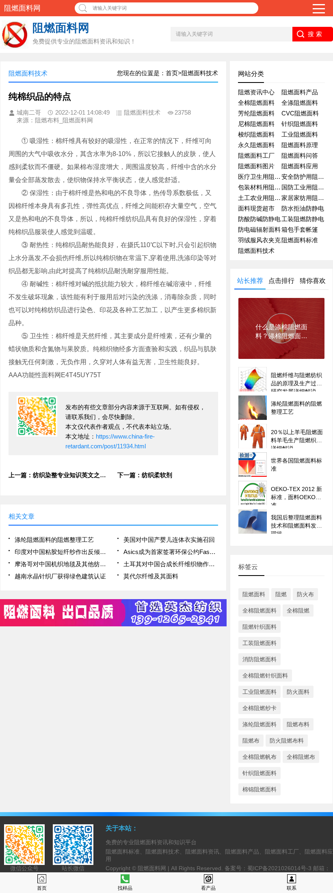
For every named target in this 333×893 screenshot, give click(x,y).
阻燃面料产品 (299, 92)
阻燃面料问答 (299, 155)
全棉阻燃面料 (256, 102)
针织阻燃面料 (299, 123)
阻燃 (281, 594)
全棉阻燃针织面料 (265, 675)
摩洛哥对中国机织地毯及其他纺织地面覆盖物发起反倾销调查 (62, 564)
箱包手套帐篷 (299, 229)
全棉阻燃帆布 (259, 757)
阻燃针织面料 (259, 627)
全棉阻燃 (298, 610)
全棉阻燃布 (301, 757)
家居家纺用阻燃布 (305, 197)
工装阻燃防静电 (302, 218)
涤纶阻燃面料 (259, 724)
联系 (291, 888)
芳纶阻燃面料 (256, 113)
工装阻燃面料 (259, 643)
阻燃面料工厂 (256, 155)
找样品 (125, 888)
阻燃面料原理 (299, 144)
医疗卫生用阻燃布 (262, 176)
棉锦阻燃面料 (259, 789)
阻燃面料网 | (154, 868)
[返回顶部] (324, 795)
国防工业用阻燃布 (305, 187)
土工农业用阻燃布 (262, 197)
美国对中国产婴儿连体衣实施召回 (169, 539)
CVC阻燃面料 (300, 113)
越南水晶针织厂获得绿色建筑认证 (60, 576)
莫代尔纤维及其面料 (150, 576)
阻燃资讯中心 (256, 92)
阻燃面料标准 (299, 240)
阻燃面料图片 (256, 166)
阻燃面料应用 (299, 166)
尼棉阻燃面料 (256, 123)
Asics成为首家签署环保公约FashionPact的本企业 (170, 551)
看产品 (208, 888)
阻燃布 (250, 740)
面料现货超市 (256, 208)
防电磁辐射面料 (259, 229)
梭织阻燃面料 (256, 134)
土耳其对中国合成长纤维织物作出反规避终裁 (170, 564)
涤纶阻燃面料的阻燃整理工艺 (54, 539)
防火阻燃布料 (287, 740)
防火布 (305, 594)
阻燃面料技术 (256, 250)
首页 (42, 888)
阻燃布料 (298, 724)
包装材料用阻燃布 (262, 187)
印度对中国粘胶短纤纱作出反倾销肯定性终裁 (62, 551)
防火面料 (298, 692)
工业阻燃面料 (299, 134)
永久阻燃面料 (256, 144)
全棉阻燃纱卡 (259, 708)
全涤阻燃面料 (299, 102)
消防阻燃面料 (259, 659)
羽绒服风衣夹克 (259, 240)
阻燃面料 (253, 594)
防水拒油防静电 (302, 208)
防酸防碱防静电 (259, 218)
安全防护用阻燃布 (305, 176)
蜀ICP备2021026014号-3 (279, 868)
